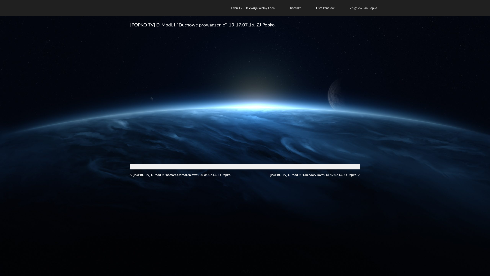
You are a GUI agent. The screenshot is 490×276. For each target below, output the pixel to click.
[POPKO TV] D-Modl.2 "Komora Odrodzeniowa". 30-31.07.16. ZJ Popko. (181, 175)
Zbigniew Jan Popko (363, 8)
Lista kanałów (325, 8)
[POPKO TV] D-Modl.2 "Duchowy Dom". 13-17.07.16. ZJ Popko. (314, 175)
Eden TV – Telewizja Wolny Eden (253, 8)
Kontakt (295, 8)
